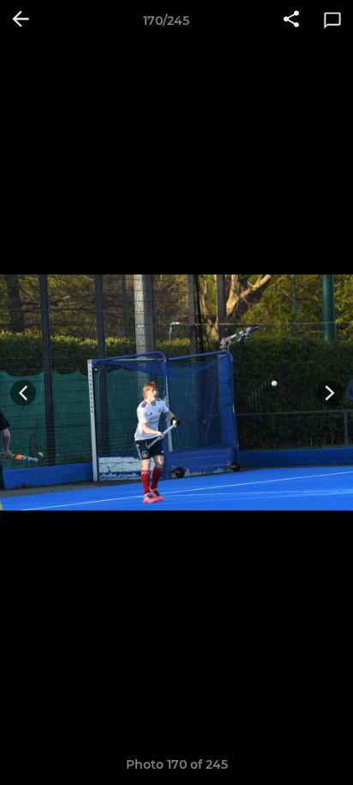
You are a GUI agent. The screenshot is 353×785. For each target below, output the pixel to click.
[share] (291, 21)
